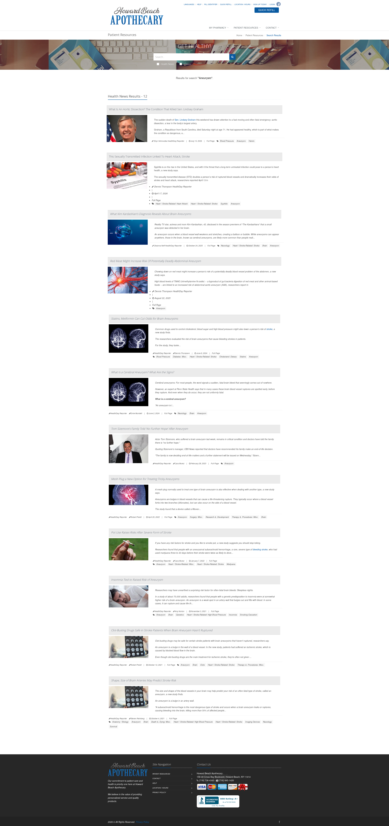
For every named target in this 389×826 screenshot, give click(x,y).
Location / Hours (242, 4)
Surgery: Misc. (196, 517)
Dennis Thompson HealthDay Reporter (173, 186)
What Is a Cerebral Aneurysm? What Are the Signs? (142, 372)
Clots (202, 664)
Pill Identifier (210, 4)
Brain (264, 245)
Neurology (225, 245)
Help (199, 4)
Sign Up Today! (260, 4)
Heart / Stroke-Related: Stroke (204, 203)
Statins (243, 356)
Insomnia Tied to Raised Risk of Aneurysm (137, 579)
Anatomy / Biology (120, 721)
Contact (271, 27)
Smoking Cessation (248, 614)
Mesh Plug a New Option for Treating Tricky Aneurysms (145, 479)
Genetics (180, 614)
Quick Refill (226, 4)
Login (272, 4)
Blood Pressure (227, 140)
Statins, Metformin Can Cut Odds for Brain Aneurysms (144, 318)
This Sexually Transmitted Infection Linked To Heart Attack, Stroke (149, 156)
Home (239, 35)
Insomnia (233, 614)
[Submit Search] (232, 57)
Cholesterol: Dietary (228, 356)
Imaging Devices (252, 721)
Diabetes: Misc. (180, 356)
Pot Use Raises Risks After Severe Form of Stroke (141, 532)
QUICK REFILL (266, 10)
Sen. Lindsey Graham (185, 119)
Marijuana (231, 564)
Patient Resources (246, 27)
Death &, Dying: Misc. (161, 721)
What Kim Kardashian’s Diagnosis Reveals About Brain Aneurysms (150, 214)
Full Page (211, 141)
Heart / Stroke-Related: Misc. (181, 564)
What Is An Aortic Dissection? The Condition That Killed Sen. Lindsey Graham (156, 109)
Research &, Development (217, 517)
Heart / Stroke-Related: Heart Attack (172, 203)
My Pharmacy (217, 27)
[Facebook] (278, 4)
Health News (167, 63)
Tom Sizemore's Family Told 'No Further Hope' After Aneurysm (149, 428)
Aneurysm (241, 140)
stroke (269, 329)
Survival (113, 726)
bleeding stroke (260, 549)
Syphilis (224, 203)
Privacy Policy (159, 792)
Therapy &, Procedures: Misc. (245, 517)
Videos (187, 63)
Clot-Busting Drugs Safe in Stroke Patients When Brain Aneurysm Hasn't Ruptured (161, 630)
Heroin (251, 140)
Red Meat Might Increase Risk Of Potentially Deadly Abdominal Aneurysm (155, 261)
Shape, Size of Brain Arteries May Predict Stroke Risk (143, 680)
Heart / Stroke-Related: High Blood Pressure (206, 614)
